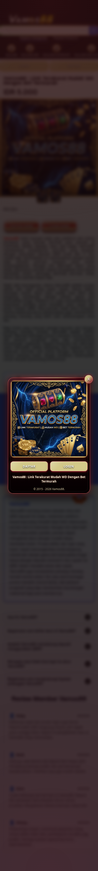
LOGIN (69, 466)
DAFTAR (29, 466)
